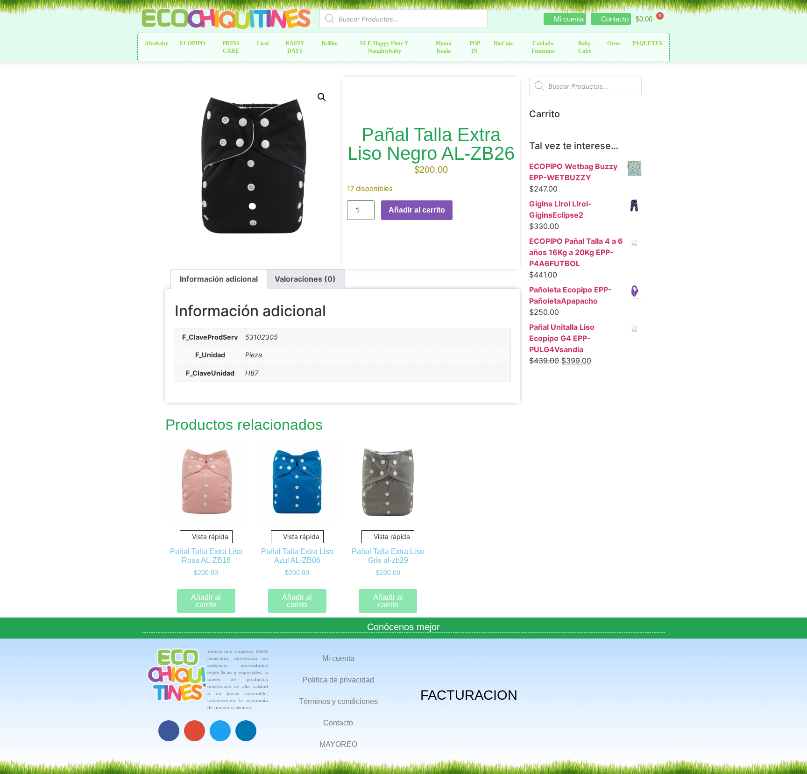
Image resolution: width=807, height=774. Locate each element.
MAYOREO (338, 744)
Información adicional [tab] (219, 279)
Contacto (338, 723)
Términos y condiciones (338, 701)
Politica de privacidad (338, 680)
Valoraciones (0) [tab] (305, 279)
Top (785, 752)
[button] (321, 97)
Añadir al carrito (417, 210)
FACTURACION (468, 695)
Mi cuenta (338, 658)
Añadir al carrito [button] (206, 601)
